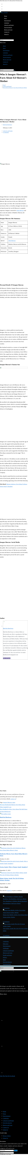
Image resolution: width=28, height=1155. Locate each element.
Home (4, 46)
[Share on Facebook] (15, 1046)
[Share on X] (15, 1020)
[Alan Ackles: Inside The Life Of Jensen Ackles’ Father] (15, 926)
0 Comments (6, 132)
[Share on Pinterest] (15, 1072)
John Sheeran (20, 210)
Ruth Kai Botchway (7, 124)
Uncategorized (7, 964)
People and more (7, 955)
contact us (13, 799)
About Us (5, 64)
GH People (6, 948)
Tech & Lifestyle (7, 57)
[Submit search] (14, 70)
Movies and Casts (7, 59)
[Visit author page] (5, 814)
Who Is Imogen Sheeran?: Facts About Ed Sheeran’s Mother (15, 87)
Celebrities (5, 52)
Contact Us (5, 61)
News (4, 48)
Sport (4, 959)
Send (16, 1150)
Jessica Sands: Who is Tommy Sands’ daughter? (14, 867)
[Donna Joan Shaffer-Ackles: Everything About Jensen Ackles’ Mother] (15, 912)
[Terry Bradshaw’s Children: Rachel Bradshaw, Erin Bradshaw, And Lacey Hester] (15, 899)
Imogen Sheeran (7, 802)
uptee (13, 802)
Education (5, 944)
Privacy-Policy (7, 1136)
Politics (5, 957)
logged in (9, 890)
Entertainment (6, 50)
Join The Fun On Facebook (7, 1076)
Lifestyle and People (7, 55)
